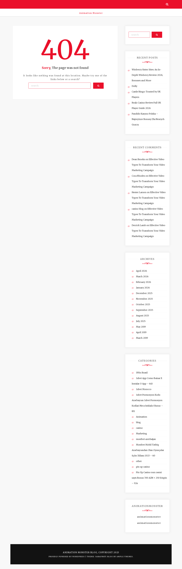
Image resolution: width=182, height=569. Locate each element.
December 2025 (144, 293)
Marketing (141, 433)
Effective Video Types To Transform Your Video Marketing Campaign (148, 165)
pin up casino (143, 466)
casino (139, 428)
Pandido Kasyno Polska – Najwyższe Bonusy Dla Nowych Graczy (148, 119)
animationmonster (149, 516)
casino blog (138, 208)
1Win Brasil (142, 372)
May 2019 (141, 326)
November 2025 (144, 298)
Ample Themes (125, 557)
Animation (141, 416)
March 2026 (142, 276)
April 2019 (141, 332)
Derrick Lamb (139, 225)
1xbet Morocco (143, 389)
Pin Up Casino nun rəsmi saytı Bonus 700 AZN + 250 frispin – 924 (149, 478)
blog (138, 422)
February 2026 (143, 282)
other (139, 461)
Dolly (134, 86)
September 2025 (144, 310)
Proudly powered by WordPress (67, 557)
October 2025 (143, 304)
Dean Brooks (138, 159)
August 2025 (142, 315)
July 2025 (140, 321)
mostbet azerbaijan (146, 439)
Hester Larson (139, 192)
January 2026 (143, 287)
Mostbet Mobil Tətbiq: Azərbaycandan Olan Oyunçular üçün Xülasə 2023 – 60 (148, 450)
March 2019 (142, 338)
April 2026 (141, 271)
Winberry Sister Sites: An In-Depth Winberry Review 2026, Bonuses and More (147, 75)
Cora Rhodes (138, 175)
